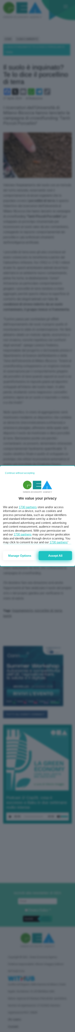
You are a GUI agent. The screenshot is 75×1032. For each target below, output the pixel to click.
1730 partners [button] (28, 507)
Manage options (19, 555)
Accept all (55, 555)
